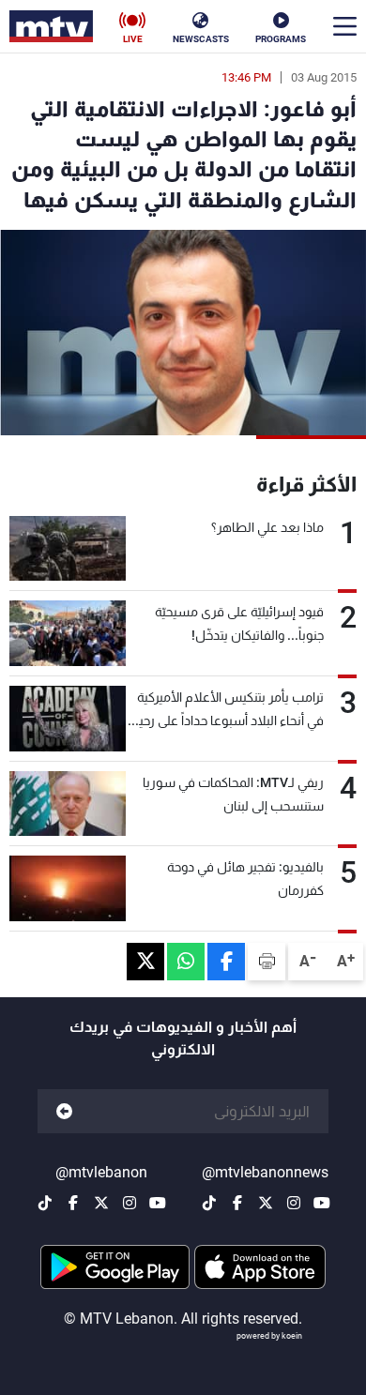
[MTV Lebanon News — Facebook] (237, 1203)
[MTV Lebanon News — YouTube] (322, 1203)
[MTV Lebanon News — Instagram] (294, 1203)
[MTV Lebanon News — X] (266, 1203)
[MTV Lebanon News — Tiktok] (209, 1203)
